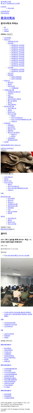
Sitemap (6, 31)
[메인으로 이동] (2, 193)
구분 (2, 330)
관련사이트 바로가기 (6, 344)
